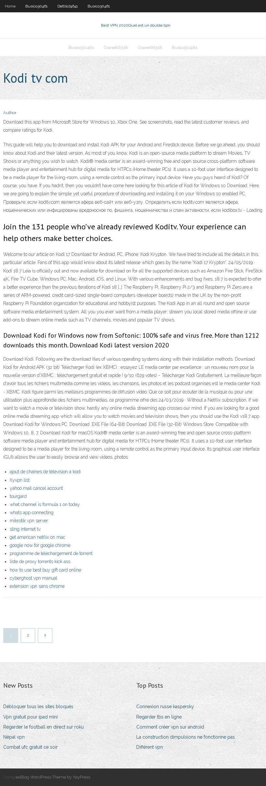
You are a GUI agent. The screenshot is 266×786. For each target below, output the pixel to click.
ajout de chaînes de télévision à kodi (45, 471)
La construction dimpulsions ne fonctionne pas (185, 737)
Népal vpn (14, 737)
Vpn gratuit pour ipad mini (30, 716)
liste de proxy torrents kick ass (40, 561)
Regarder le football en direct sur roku (43, 727)
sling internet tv (25, 529)
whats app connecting (32, 512)
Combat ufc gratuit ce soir (30, 747)
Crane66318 (116, 47)
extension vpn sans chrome (37, 586)
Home (10, 6)
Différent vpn (149, 747)
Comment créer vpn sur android (170, 727)
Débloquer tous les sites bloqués (38, 706)
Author (10, 112)
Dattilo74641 (67, 6)
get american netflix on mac (37, 537)
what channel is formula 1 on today (45, 504)
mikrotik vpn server (29, 520)
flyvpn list (20, 480)
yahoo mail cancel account (36, 488)
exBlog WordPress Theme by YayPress (53, 777)
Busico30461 (36, 6)
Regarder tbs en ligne (159, 716)
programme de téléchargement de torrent (51, 553)
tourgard (18, 496)
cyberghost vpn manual (33, 578)
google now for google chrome (40, 545)
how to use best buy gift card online (45, 570)
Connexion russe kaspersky (165, 706)
